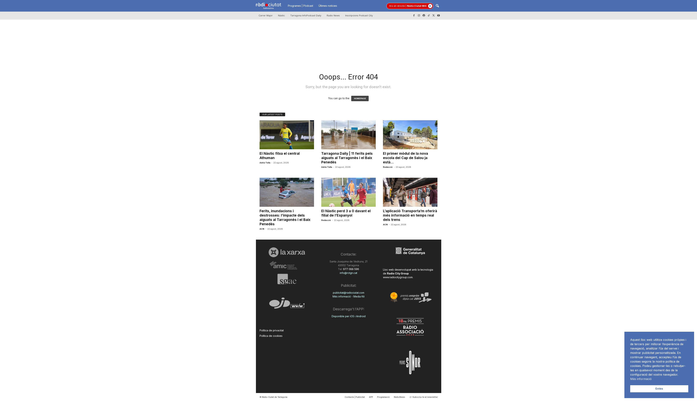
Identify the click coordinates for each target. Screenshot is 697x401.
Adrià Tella (265, 162)
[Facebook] (414, 15)
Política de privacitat (272, 330)
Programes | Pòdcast (300, 5)
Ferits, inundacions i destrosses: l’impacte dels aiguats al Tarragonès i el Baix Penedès (285, 217)
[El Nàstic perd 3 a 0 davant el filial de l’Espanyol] (348, 192)
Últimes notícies (328, 5)
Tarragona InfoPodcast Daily (305, 15)
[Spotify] (424, 15)
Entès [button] (659, 388)
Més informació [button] (641, 379)
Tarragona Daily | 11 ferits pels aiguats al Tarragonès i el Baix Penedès (347, 157)
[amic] (287, 265)
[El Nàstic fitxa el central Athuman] (287, 134)
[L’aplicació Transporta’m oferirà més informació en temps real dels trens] (410, 192)
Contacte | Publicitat (355, 397)
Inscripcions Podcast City (359, 15)
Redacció (388, 167)
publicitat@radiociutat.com (348, 292)
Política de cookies (271, 335)
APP (371, 397)
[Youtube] (438, 15)
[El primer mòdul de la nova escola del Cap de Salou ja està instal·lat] (410, 134)
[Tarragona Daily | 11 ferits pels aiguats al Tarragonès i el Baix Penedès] (348, 134)
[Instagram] (419, 15)
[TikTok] (429, 15)
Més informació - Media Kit (348, 296)
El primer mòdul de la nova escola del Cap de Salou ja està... (405, 157)
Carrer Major (266, 15)
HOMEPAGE (360, 98)
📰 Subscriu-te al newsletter (423, 397)
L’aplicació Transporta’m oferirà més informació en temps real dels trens (410, 215)
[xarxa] (287, 252)
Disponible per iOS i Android (349, 316)
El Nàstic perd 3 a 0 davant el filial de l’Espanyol (346, 213)
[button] (437, 6)
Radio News (333, 15)
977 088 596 (350, 269)
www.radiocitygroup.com (398, 277)
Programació (383, 397)
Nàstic (281, 15)
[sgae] (287, 279)
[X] (433, 15)
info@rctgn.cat (348, 272)
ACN (262, 229)
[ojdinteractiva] (287, 304)
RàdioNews (399, 397)
